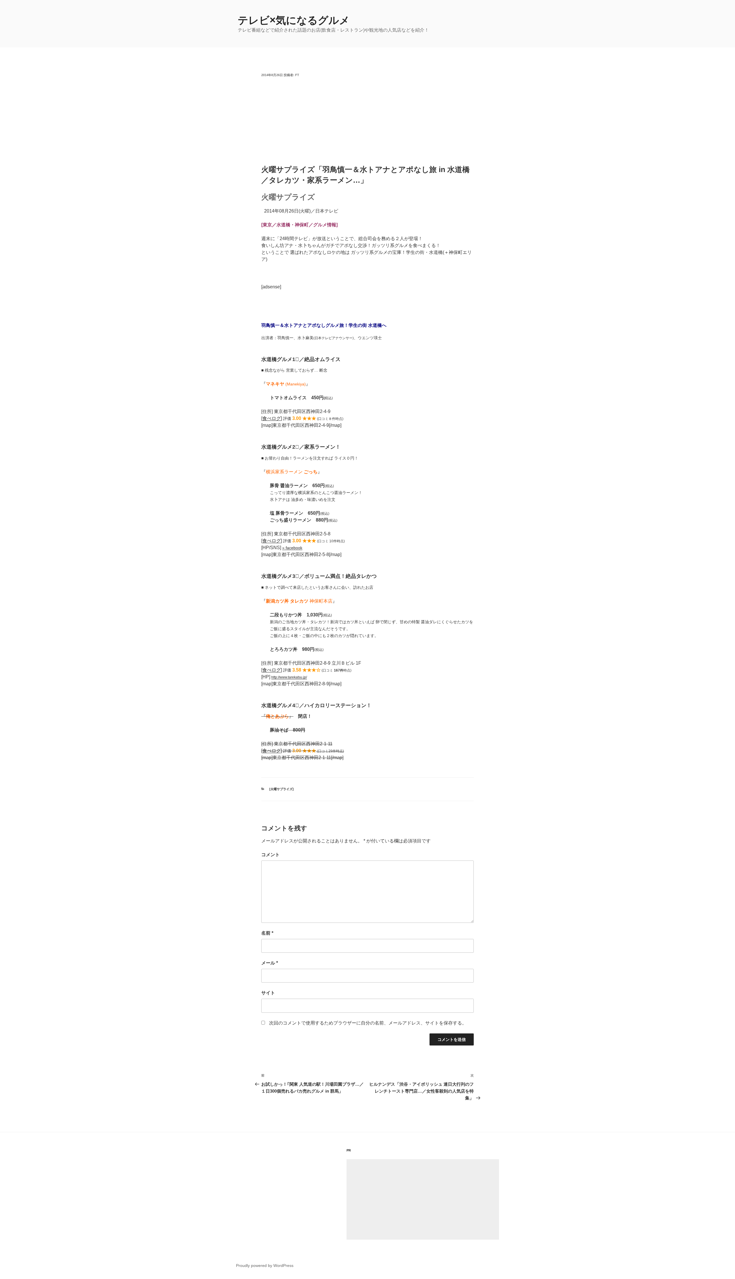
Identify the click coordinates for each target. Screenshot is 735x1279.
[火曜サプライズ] (281, 789)
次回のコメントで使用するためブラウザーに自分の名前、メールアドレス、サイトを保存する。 (368, 1023)
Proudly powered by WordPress (264, 1265)
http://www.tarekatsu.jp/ (289, 677)
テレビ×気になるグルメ (294, 20)
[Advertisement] (367, 121)
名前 (267, 933)
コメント (270, 854)
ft (297, 75)
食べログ (271, 418)
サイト (268, 992)
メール (269, 962)
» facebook (292, 547)
